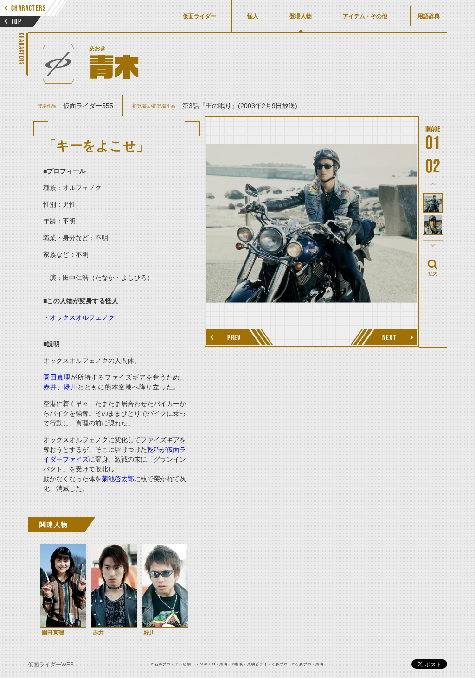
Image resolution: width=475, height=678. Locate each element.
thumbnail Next (433, 245)
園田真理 (57, 377)
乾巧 (153, 449)
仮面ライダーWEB (51, 664)
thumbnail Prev (433, 184)
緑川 (70, 387)
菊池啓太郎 (118, 478)
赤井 (50, 387)
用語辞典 (428, 16)
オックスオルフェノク (82, 317)
